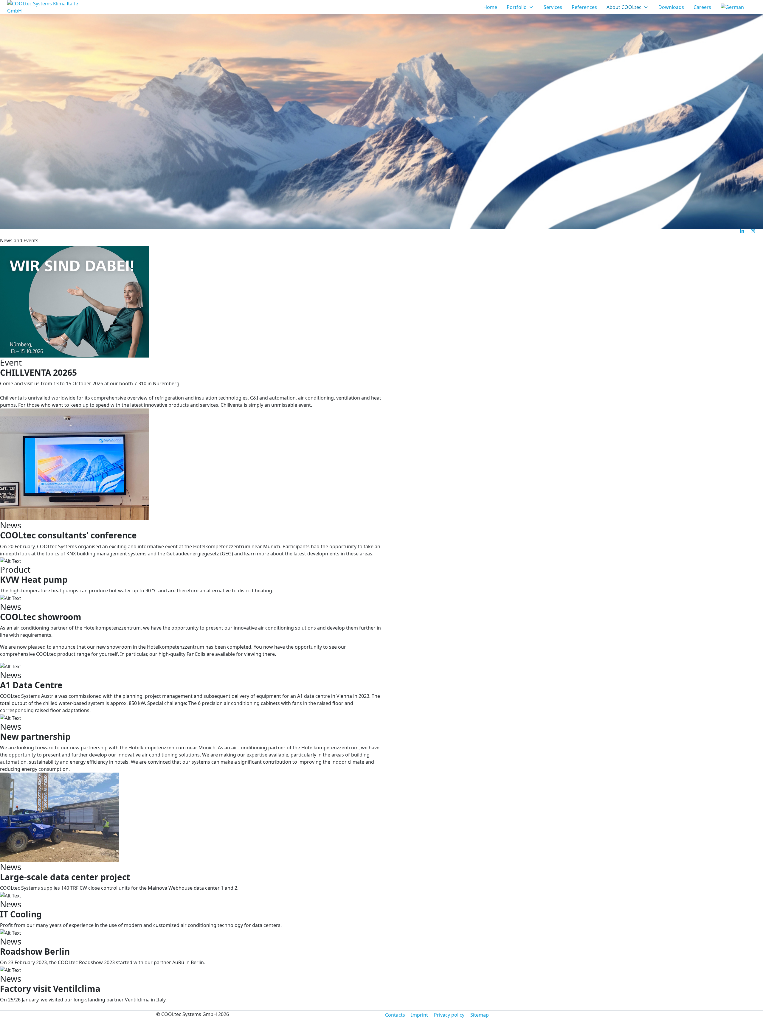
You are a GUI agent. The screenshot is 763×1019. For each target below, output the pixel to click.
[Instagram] (753, 231)
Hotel (150, 233)
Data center (24, 233)
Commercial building (194, 233)
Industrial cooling (72, 233)
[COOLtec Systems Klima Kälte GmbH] (44, 7)
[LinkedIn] (742, 231)
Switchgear (119, 233)
